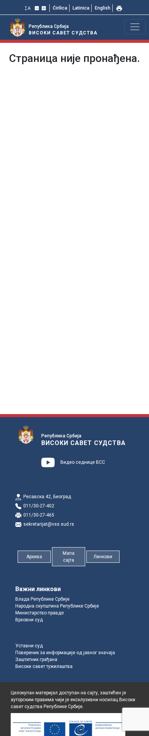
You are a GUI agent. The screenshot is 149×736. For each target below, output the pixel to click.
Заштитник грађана (36, 659)
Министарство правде (39, 613)
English (102, 8)
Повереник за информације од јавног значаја (65, 652)
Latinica (81, 8)
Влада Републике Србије (42, 599)
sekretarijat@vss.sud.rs (48, 524)
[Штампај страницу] (120, 8)
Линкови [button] (103, 556)
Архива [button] (34, 556)
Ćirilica (60, 8)
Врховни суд (29, 619)
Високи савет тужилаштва (44, 666)
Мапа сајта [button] (68, 557)
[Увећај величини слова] (44, 8)
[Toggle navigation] (135, 26)
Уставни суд (29, 645)
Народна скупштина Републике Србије (57, 606)
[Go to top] (133, 725)
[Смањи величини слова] (37, 8)
